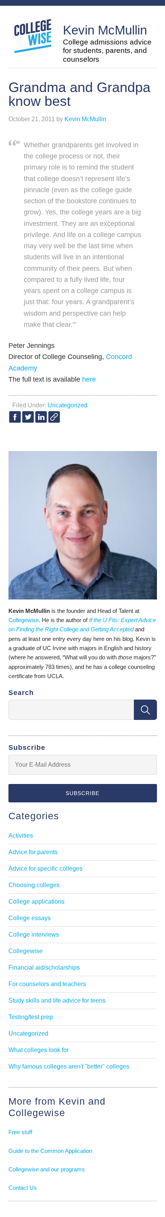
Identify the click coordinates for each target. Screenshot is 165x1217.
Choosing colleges (33, 885)
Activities (20, 835)
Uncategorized (67, 405)
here (89, 379)
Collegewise (23, 620)
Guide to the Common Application (50, 1151)
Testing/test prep (30, 1017)
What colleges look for (38, 1050)
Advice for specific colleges (45, 868)
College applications (36, 901)
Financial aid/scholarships (44, 967)
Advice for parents (33, 852)
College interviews (33, 934)
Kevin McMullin (105, 30)
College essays (29, 918)
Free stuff (20, 1132)
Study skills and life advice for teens (57, 1000)
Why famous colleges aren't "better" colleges (68, 1066)
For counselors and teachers (47, 984)
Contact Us (22, 1187)
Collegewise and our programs (46, 1169)
